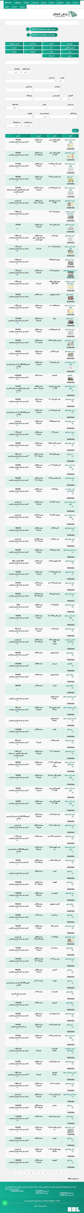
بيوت (69, 52)
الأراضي (14, 7)
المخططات (18, 2)
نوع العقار (17, 69)
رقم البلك (29, 95)
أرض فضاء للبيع (70, 224)
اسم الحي (52, 78)
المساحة (57, 86)
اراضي (51, 44)
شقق (32, 48)
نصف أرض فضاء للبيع (70, 270)
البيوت (68, 2)
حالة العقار (15, 104)
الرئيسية (22, 7)
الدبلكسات (60, 2)
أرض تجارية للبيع (70, 594)
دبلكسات (32, 52)
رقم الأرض (29, 86)
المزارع (44, 2)
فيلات (51, 52)
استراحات (51, 56)
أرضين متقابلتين (69, 48)
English (8, 2)
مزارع (70, 56)
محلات (14, 52)
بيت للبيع (70, 729)
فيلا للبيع (70, 375)
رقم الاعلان (73, 113)
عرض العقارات (28, 122)
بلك (51, 48)
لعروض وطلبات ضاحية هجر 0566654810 (43, 29)
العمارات (76, 2)
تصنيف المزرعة (44, 113)
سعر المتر (71, 104)
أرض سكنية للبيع (70, 153)
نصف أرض (33, 44)
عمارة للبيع (70, 882)
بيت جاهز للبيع (70, 893)
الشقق (7, 7)
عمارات (14, 48)
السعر (44, 104)
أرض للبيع (70, 176)
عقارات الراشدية (8, 63)
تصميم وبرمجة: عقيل (40, 1206)
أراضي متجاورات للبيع (70, 696)
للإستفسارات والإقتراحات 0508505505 (43, 35)
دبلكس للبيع (70, 294)
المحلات (51, 2)
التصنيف (70, 95)
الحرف (62, 78)
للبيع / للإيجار (26, 69)
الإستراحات (35, 2)
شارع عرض (56, 95)
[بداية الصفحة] (79, 1208)
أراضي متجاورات (14, 44)
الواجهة (30, 113)
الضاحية (26, 2)
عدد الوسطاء (16, 122)
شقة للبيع (70, 915)
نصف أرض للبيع (70, 259)
